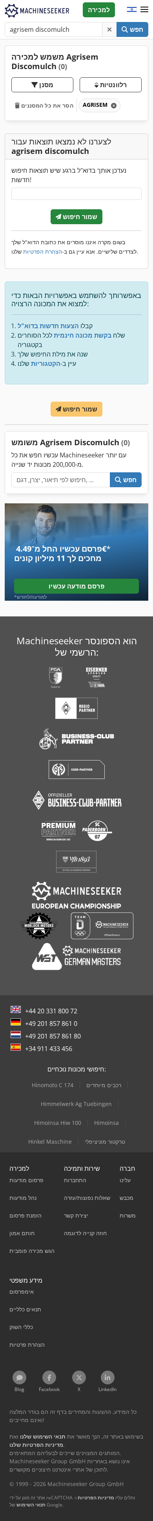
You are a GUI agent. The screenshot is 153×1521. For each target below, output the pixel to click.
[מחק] (109, 29)
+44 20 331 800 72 (51, 1011)
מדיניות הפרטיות (96, 1497)
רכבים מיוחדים (103, 1085)
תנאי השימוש (31, 1504)
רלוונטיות (112, 84)
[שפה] (132, 9)
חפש (135, 29)
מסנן (45, 84)
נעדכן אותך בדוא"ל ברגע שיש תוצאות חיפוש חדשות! (68, 175)
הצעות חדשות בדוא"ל (48, 326)
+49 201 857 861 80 (53, 1036)
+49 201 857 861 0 (51, 1023)
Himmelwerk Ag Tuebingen (76, 1104)
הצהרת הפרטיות (42, 251)
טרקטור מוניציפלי (105, 1141)
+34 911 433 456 (48, 1048)
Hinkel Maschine (50, 1141)
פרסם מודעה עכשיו (76, 586)
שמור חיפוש (79, 216)
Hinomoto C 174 (52, 1085)
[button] (144, 9)
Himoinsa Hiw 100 (57, 1122)
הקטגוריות (45, 363)
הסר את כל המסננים (46, 105)
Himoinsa (106, 1122)
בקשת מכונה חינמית (82, 335)
